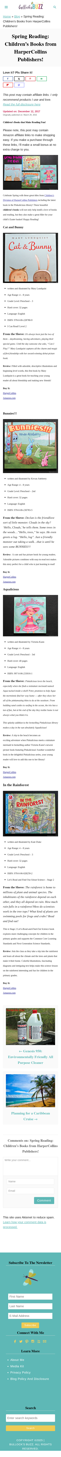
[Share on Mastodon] (19, 85)
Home (7, 16)
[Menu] (6, 7)
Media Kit (17, 1366)
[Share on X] (19, 78)
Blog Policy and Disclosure (29, 1378)
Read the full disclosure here (21, 104)
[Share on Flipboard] (8, 85)
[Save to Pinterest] (30, 78)
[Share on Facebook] (8, 78)
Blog (17, 16)
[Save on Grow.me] (50, 78)
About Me (17, 1359)
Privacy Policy (20, 1372)
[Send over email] (42, 78)
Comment (44, 1200)
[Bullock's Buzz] (30, 6)
